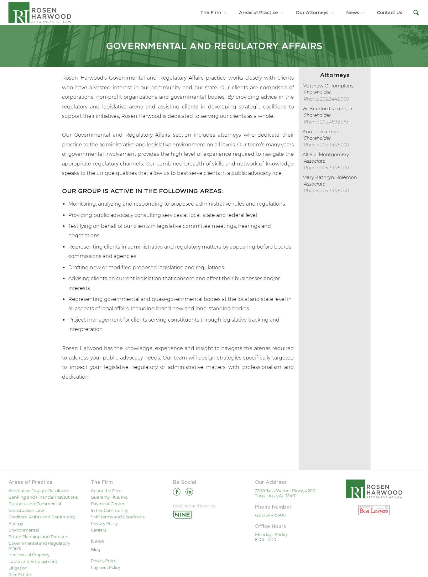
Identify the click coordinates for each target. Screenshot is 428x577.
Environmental (23, 529)
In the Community (109, 510)
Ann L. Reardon (320, 131)
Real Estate (19, 574)
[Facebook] (176, 492)
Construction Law (26, 510)
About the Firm (106, 490)
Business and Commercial (34, 503)
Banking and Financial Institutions (43, 497)
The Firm (211, 12)
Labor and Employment (32, 561)
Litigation (18, 567)
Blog (95, 549)
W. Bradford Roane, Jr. (327, 109)
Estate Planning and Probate (37, 536)
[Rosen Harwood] (39, 12)
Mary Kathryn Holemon (329, 177)
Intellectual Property (29, 554)
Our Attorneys (312, 12)
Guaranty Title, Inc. (109, 497)
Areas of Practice (258, 12)
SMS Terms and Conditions (117, 516)
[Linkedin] (189, 492)
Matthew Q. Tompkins (327, 86)
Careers (98, 529)
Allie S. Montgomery (325, 154)
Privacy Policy (104, 523)
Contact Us (389, 12)
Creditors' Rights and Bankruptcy (42, 516)
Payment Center (107, 503)
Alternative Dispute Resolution (39, 490)
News (352, 12)
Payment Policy (105, 567)
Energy (15, 523)
